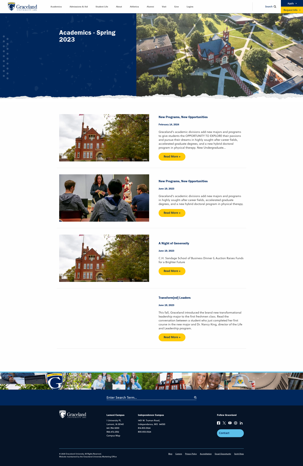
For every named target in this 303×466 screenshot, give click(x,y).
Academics (56, 6)
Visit (164, 6)
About (119, 6)
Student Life (102, 6)
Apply (291, 3)
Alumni (150, 6)
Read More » (172, 156)
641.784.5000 (113, 428)
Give (176, 6)
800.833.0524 (144, 431)
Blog (170, 453)
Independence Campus (151, 414)
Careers (178, 453)
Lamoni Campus (116, 414)
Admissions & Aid (79, 6)
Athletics (134, 6)
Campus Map (113, 435)
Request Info (290, 10)
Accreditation (206, 453)
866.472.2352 (113, 431)
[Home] (72, 414)
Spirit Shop (239, 453)
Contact (224, 433)
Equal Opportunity (223, 453)
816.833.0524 (144, 428)
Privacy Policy (191, 453)
